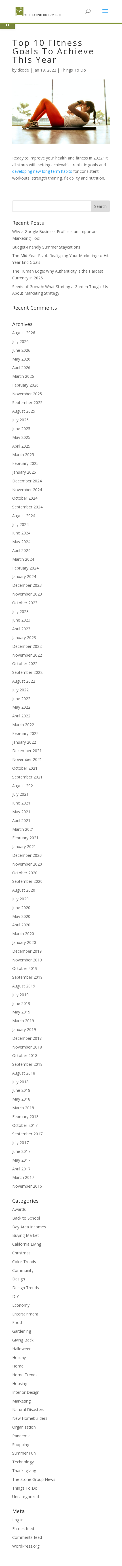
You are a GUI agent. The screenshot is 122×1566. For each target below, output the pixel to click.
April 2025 (21, 446)
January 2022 (24, 742)
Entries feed (23, 1528)
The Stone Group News (33, 1479)
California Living (26, 1244)
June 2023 (21, 620)
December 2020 (27, 855)
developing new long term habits (42, 171)
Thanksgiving (24, 1470)
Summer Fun (24, 1453)
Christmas (21, 1253)
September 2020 (27, 881)
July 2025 (20, 419)
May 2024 (21, 541)
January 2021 (24, 846)
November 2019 (27, 960)
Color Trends (24, 1261)
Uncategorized (25, 1496)
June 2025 (21, 428)
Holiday (19, 1357)
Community (22, 1270)
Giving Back (22, 1340)
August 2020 (23, 890)
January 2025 (24, 472)
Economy (21, 1305)
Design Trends (25, 1287)
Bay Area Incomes (29, 1226)
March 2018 (23, 1107)
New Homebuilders (29, 1418)
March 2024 (23, 559)
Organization (24, 1427)
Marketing (21, 1401)
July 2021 (20, 794)
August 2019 (23, 986)
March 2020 (23, 933)
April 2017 (21, 1169)
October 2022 (24, 663)
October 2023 (24, 602)
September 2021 (27, 777)
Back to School (26, 1218)
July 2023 (20, 611)
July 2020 (20, 898)
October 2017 (24, 1125)
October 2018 (24, 1055)
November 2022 (27, 655)
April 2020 (21, 924)
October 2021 (24, 768)
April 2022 (21, 716)
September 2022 (27, 672)
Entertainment (25, 1314)
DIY (15, 1296)
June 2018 (21, 1090)
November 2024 (27, 489)
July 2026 (20, 341)
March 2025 (23, 454)
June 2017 (21, 1151)
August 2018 (23, 1073)
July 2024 (20, 524)
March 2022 (23, 724)
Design (18, 1279)
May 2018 (21, 1099)
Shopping (20, 1444)
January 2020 (24, 942)
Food (17, 1322)
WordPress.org (25, 1546)
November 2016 (27, 1186)
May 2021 (21, 811)
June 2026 (21, 350)
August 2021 (23, 785)
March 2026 (23, 376)
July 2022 (20, 690)
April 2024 (21, 550)
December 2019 (27, 951)
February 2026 (25, 385)
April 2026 (21, 367)
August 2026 (23, 332)
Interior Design (25, 1392)
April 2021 (21, 820)
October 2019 (24, 968)
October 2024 (24, 498)
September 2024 (27, 507)
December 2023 (27, 585)
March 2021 (23, 829)
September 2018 (27, 1064)
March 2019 (23, 1020)
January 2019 (24, 1029)
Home (18, 1366)
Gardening (21, 1331)
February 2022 (25, 733)
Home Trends (24, 1374)
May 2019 (21, 1012)
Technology (23, 1461)
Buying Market (25, 1235)
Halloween (21, 1348)
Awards (19, 1209)
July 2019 (20, 994)
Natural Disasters (28, 1409)
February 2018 (25, 1116)
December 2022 (27, 646)
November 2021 (27, 759)
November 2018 (27, 1047)
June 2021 (21, 803)
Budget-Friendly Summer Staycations (46, 247)
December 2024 (27, 481)
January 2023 (24, 637)
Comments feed (27, 1537)
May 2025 (21, 437)
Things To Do (73, 70)
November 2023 (27, 594)
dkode (23, 70)
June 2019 (21, 1003)
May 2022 (21, 707)
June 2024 (21, 533)
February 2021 (25, 837)
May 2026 (21, 359)
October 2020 (24, 872)
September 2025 (27, 402)
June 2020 (21, 907)
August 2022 (23, 681)
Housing (19, 1383)
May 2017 (21, 1160)
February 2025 (25, 463)
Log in (18, 1519)
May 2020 (21, 916)
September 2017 (27, 1133)
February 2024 (25, 568)
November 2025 (27, 393)
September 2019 (27, 977)
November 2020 (27, 864)
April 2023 (21, 628)
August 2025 (23, 411)
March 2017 (23, 1177)
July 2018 (20, 1081)
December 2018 (27, 1038)
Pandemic (21, 1435)
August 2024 (23, 515)
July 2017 (20, 1142)
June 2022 (21, 698)
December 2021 (27, 750)
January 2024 (24, 576)
